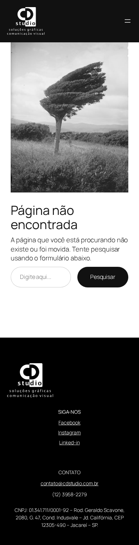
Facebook (69, 422)
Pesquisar (102, 277)
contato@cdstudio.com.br (70, 483)
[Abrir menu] (127, 21)
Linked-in (69, 442)
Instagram (69, 432)
